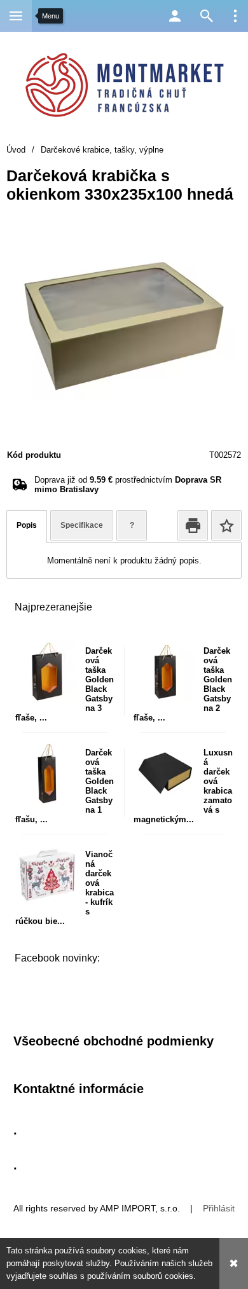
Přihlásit (219, 1208)
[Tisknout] (192, 525)
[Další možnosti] (235, 16)
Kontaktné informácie (78, 1089)
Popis (27, 525)
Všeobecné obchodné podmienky (113, 1041)
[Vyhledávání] (207, 16)
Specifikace (81, 525)
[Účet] (175, 16)
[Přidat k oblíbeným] (226, 525)
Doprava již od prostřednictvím (127, 484)
